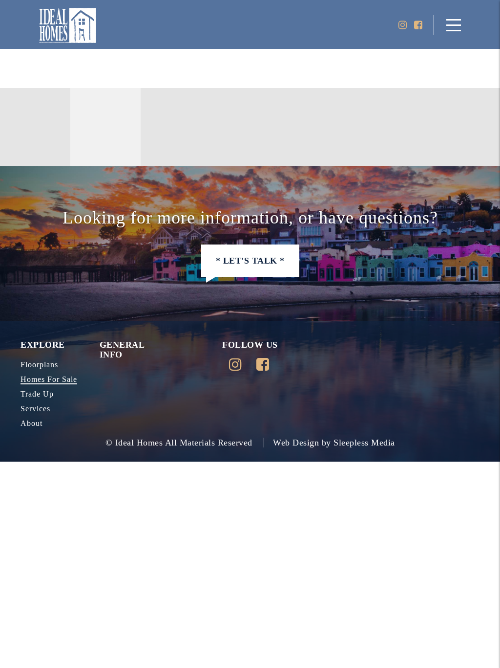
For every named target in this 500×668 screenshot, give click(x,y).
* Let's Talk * (250, 261)
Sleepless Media (364, 442)
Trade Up (37, 394)
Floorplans (39, 364)
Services (35, 408)
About (31, 423)
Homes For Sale (49, 379)
